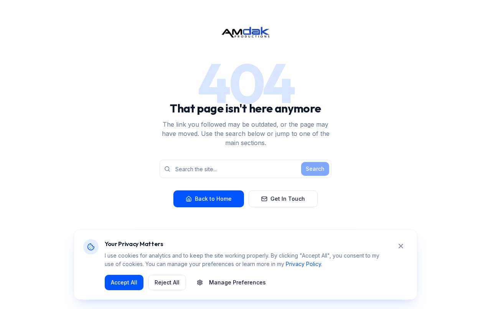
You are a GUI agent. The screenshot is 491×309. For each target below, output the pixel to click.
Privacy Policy (303, 264)
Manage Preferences (237, 282)
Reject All (167, 282)
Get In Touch (287, 198)
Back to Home (213, 198)
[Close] (401, 246)
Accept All (124, 282)
